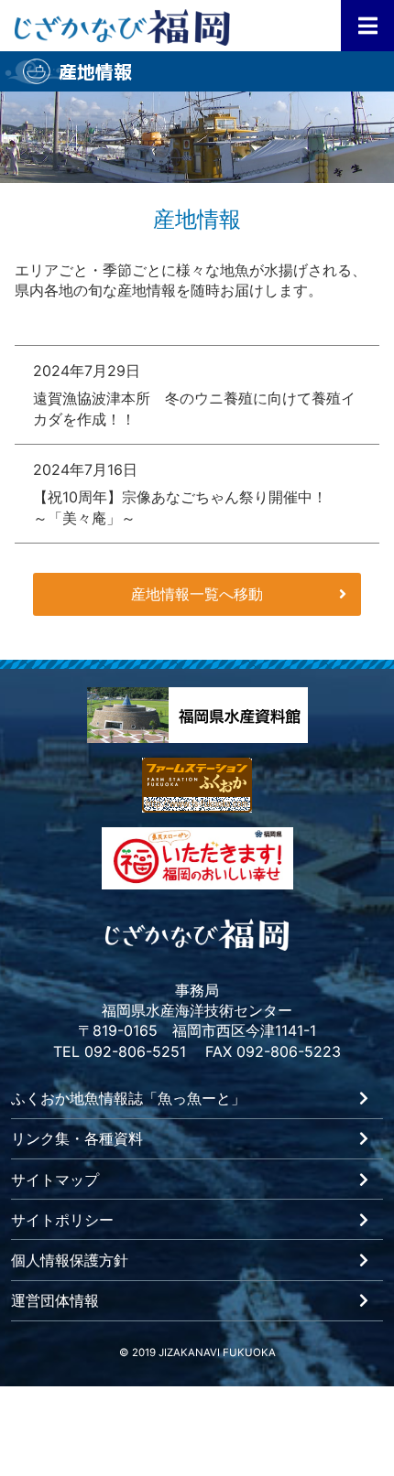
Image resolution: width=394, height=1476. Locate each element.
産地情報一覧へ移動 (197, 594)
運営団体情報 (55, 1301)
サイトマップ (55, 1180)
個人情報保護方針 (69, 1261)
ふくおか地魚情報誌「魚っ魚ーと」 (128, 1099)
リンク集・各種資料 (77, 1139)
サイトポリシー (62, 1220)
